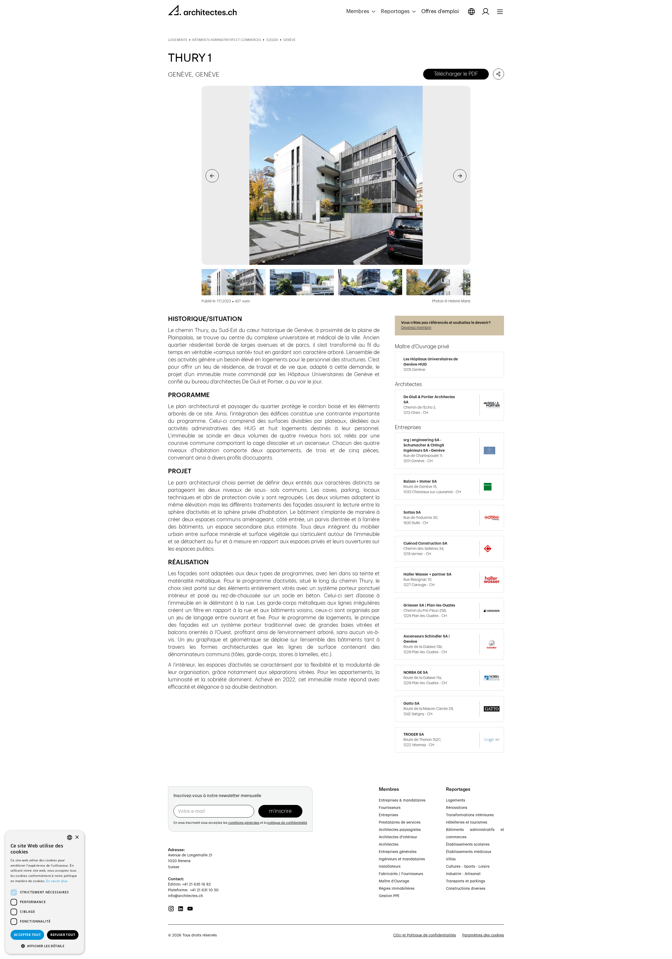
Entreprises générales (398, 852)
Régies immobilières (396, 888)
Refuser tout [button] (62, 934)
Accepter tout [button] (27, 934)
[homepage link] (202, 11)
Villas (451, 859)
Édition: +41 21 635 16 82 (189, 884)
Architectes (388, 844)
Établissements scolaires (468, 844)
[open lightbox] (336, 175)
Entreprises (388, 815)
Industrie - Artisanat (463, 874)
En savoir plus (56, 881)
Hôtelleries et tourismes (466, 822)
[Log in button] (486, 11)
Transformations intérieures (470, 815)
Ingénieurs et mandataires (402, 859)
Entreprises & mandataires (402, 800)
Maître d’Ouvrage (394, 881)
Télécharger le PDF (456, 74)
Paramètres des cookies (483, 935)
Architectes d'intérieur (398, 837)
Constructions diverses (465, 888)
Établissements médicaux (468, 852)
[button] (361, 11)
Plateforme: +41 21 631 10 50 (193, 890)
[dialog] (44, 892)
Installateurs (390, 866)
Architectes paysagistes (400, 830)
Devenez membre (416, 328)
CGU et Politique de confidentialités (424, 935)
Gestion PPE (389, 896)
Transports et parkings (465, 881)
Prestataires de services (400, 822)
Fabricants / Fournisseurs (401, 874)
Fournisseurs (390, 808)
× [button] (77, 837)
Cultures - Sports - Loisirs (468, 866)
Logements (455, 800)
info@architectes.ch (185, 896)
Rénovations (456, 808)
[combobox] (69, 837)
